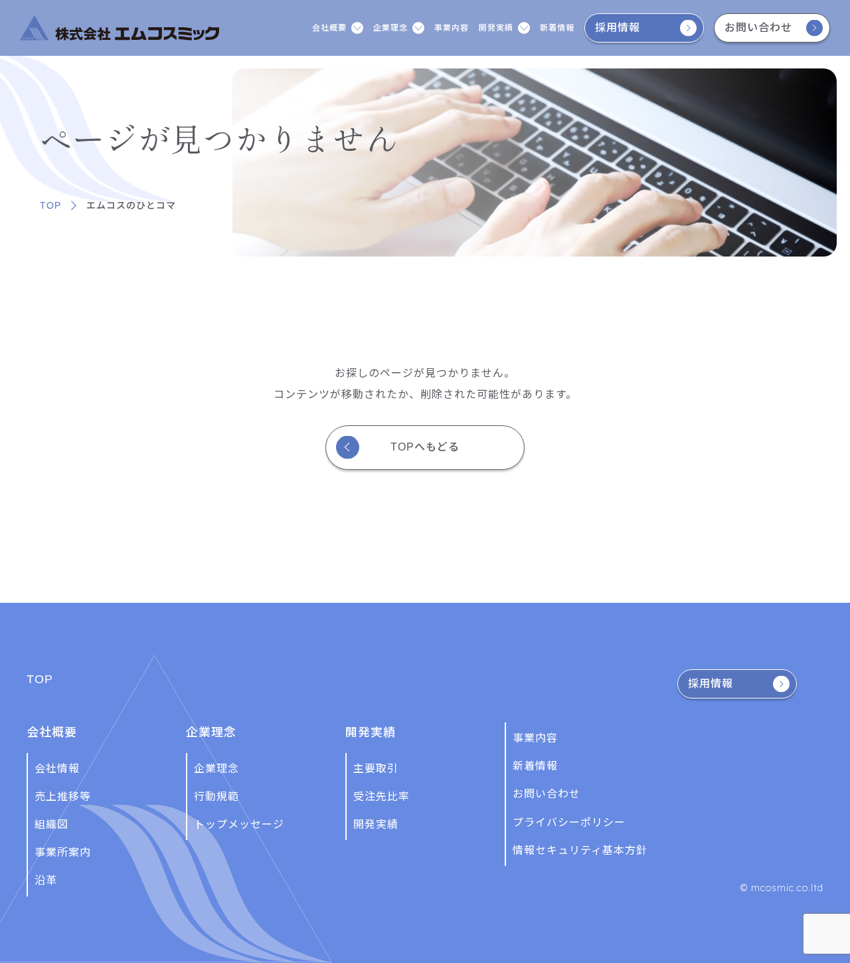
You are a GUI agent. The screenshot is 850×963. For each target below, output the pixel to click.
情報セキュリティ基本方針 (580, 850)
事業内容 (451, 28)
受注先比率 (381, 796)
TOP (50, 205)
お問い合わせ (758, 27)
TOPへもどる (425, 447)
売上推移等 (63, 796)
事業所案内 (63, 852)
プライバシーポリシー (569, 822)
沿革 (46, 880)
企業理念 (216, 768)
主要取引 (375, 768)
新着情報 (557, 28)
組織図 (51, 824)
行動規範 (216, 796)
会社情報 (57, 768)
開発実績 (375, 824)
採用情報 (617, 27)
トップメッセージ (239, 824)
